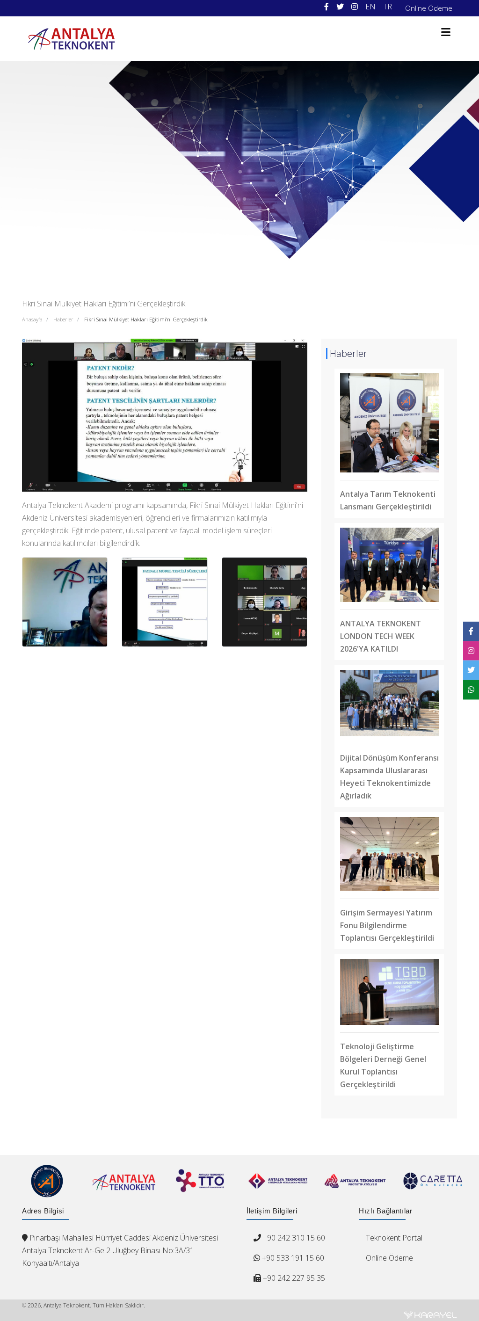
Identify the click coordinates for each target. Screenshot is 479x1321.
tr (387, 6)
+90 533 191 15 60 (292, 1258)
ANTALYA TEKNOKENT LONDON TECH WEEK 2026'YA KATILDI (380, 636)
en (370, 6)
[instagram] (354, 6)
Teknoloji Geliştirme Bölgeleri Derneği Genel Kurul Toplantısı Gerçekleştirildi (383, 1065)
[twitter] (340, 6)
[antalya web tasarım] (430, 1315)
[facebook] (326, 6)
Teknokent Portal (394, 1238)
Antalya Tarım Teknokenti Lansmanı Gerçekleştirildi (387, 500)
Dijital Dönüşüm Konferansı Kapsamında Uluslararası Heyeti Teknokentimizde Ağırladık (389, 777)
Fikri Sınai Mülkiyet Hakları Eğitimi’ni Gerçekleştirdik (146, 319)
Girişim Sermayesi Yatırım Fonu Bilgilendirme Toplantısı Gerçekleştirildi (387, 925)
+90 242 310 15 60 (294, 1238)
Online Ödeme (428, 8)
